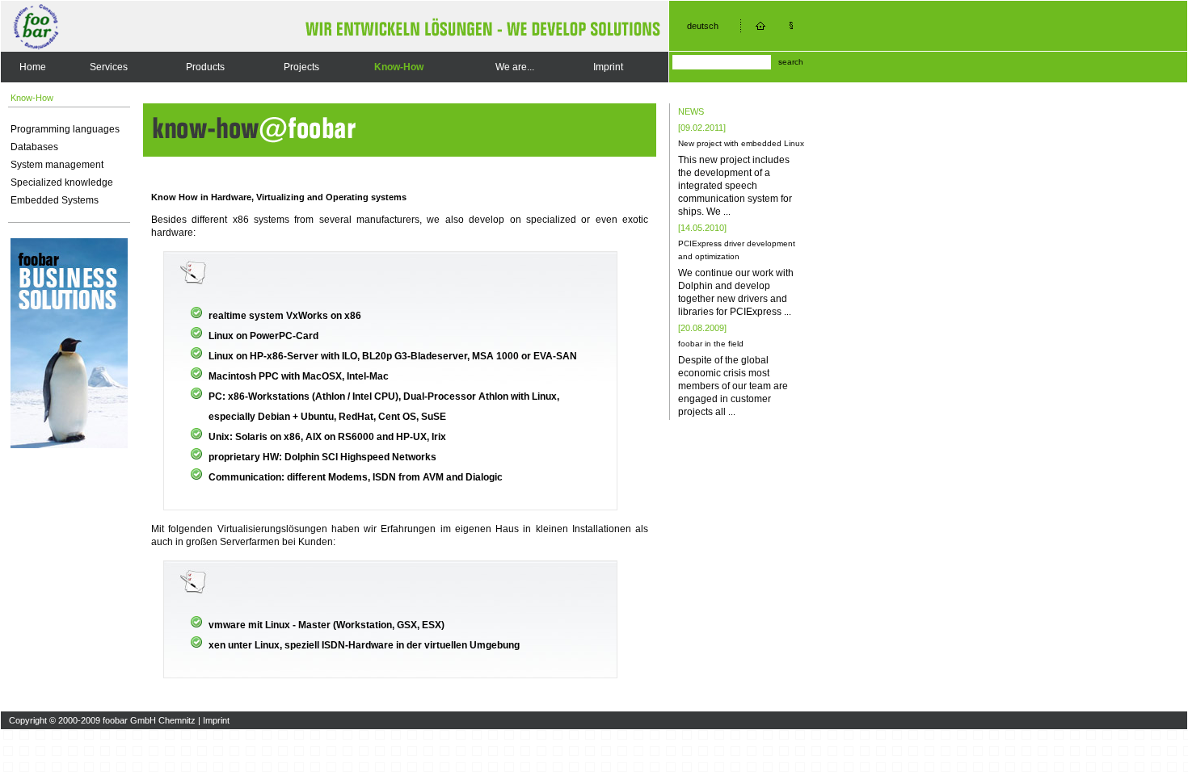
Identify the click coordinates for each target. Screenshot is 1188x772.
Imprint (608, 67)
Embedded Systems (55, 200)
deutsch (702, 26)
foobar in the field (711, 343)
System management (57, 164)
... (727, 211)
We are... (514, 67)
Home (32, 67)
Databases (34, 147)
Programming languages (65, 129)
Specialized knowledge (62, 182)
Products (205, 67)
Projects (301, 67)
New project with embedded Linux (741, 143)
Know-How (398, 67)
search (790, 61)
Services (109, 67)
